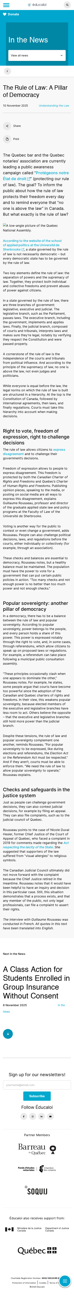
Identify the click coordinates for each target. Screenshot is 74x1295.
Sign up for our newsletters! (37, 1074)
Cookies (42, 1283)
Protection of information (24, 1283)
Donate (13, 14)
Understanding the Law (54, 105)
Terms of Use (55, 1283)
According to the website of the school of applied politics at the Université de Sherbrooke (32, 245)
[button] (61, 4)
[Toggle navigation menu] (6, 5)
